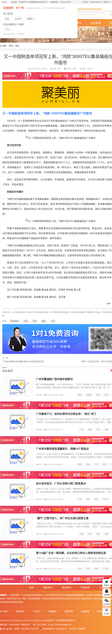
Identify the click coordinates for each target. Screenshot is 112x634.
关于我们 (4, 611)
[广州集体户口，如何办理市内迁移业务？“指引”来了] (17, 422)
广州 (21, 8)
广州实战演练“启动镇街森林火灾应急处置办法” (23, 361)
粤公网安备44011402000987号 (54, 628)
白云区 (18, 18)
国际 (44, 320)
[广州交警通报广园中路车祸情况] (17, 387)
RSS (3, 628)
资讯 (11, 45)
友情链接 (85, 611)
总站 (7, 18)
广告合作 (36, 611)
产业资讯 (85, 587)
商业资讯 (66, 587)
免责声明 (69, 611)
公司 (53, 320)
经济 (35, 320)
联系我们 (20, 611)
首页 (4, 45)
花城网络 (81, 628)
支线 (26, 320)
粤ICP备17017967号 (30, 628)
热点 (17, 45)
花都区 (30, 18)
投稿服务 (53, 611)
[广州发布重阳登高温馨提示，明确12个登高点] (17, 456)
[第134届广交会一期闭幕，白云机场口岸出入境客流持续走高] (17, 561)
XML (11, 628)
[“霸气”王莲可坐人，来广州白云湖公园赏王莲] (17, 526)
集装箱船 (14, 320)
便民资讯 (47, 587)
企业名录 (95, 23)
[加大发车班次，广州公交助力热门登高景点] (17, 491)
